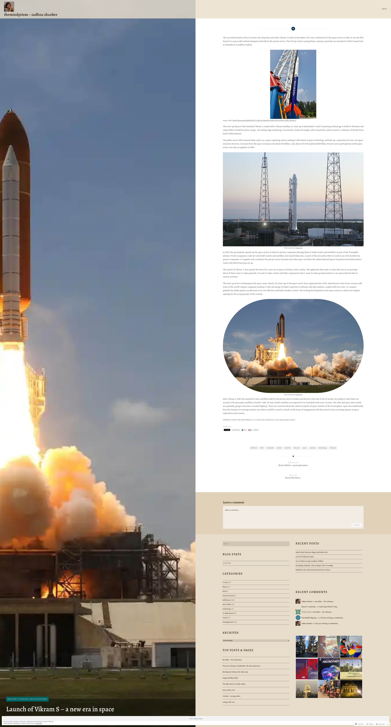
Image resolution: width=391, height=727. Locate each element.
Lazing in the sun (228, 702)
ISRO (262, 448)
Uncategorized (41, 699)
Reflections (12, 699)
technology (323, 448)
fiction (225, 587)
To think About (23, 699)
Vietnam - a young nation (231, 696)
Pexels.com (299, 248)
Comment (356, 525)
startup (312, 448)
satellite (288, 448)
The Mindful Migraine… (309, 618)
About (384, 9)
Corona (225, 582)
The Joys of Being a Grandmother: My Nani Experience (241, 666)
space (305, 448)
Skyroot (297, 448)
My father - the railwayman (232, 660)
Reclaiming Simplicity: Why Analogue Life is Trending (314, 566)
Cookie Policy (38, 723)
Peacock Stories (228, 596)
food (224, 591)
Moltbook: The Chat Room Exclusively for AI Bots (313, 570)
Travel (32, 699)
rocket (279, 448)
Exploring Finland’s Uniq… (328, 607)
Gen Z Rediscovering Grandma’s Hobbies (309, 561)
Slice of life (226, 604)
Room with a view (229, 690)
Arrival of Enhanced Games (305, 557)
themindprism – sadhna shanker (30, 14)
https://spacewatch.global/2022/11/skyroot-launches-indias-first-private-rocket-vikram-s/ (264, 120)
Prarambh (270, 448)
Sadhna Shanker (307, 602)
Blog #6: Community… (309, 607)
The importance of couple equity (234, 684)
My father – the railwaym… (324, 602)
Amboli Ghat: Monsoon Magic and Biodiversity (312, 552)
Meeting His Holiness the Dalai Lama (235, 672)
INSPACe (254, 448)
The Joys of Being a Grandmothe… (332, 618)
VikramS (333, 448)
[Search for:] (256, 544)
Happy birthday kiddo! (230, 678)
